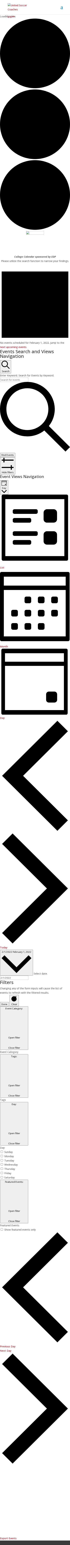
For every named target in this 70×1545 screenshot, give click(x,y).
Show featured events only (20, 1229)
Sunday (8, 1152)
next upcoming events (13, 347)
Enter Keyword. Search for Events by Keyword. (27, 375)
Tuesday (9, 1160)
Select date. (41, 973)
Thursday (9, 1169)
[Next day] (35, 943)
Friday (7, 1173)
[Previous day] (35, 830)
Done (4, 1004)
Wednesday (11, 1164)
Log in (10, 16)
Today (3, 947)
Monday (9, 1156)
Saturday (9, 1177)
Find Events (7, 455)
